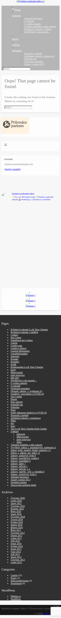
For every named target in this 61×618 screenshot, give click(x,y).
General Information (20, 351)
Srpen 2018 (16, 514)
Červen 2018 (17, 519)
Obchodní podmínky (34, 61)
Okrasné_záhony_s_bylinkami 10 (26, 391)
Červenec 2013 (18, 559)
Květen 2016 (17, 546)
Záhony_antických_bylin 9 (23, 455)
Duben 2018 (16, 525)
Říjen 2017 (16, 530)
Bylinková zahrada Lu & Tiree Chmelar (29, 329)
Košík (13, 364)
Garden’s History (19, 348)
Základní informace (33, 18)
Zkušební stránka (19, 482)
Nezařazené (16, 583)
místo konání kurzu (20, 580)
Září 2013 (15, 554)
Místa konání (17, 372)
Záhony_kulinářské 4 (20, 461)
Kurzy (15, 39)
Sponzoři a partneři (33, 53)
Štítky (13, 420)
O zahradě (29, 21)
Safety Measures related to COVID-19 (29, 412)
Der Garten (16, 337)
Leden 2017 (16, 538)
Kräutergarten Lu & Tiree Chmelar (27, 367)
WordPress (16, 599)
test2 (13, 426)
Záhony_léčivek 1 (19, 466)
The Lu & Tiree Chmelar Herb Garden (29, 428)
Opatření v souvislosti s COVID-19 (27, 394)
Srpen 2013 (16, 557)
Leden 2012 (16, 562)
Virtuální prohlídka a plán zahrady (40, 26)
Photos (14, 399)
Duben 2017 (16, 535)
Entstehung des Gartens (22, 340)
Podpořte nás (30, 59)
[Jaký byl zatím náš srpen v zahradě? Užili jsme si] (15, 229)
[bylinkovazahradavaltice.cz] (30, 1)
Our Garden (16, 396)
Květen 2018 (17, 522)
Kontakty (17, 50)
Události (15, 431)
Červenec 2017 (18, 533)
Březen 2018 (17, 527)
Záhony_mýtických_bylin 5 (24, 474)
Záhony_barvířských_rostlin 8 (25, 458)
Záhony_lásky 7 (18, 463)
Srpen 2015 (16, 549)
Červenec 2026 (18, 498)
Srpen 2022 (16, 503)
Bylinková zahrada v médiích (38, 29)
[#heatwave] (15, 274)
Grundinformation (19, 353)
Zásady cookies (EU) (34, 64)
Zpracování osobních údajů (23, 485)
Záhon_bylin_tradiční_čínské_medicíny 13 (31, 450)
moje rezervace (18, 375)
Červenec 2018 (18, 517)
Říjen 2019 (16, 511)
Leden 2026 (16, 500)
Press (13, 410)
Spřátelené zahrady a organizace (39, 56)
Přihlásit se (16, 596)
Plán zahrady (17, 402)
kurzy (13, 370)
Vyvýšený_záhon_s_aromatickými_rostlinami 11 (33, 447)
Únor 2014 (16, 551)
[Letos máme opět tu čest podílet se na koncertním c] (45, 238)
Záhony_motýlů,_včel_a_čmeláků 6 (27, 471)
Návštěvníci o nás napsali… (37, 32)
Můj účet (15, 378)
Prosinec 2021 (17, 508)
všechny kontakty (12, 169)
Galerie (16, 44)
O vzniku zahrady (32, 24)
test (12, 423)
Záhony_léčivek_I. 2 (20, 469)
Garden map (16, 345)
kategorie (15, 356)
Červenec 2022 (18, 506)
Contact (14, 335)
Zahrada (16, 15)
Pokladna (15, 407)
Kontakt (14, 359)
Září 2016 (15, 541)
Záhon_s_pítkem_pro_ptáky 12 (25, 453)
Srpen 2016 (16, 543)
